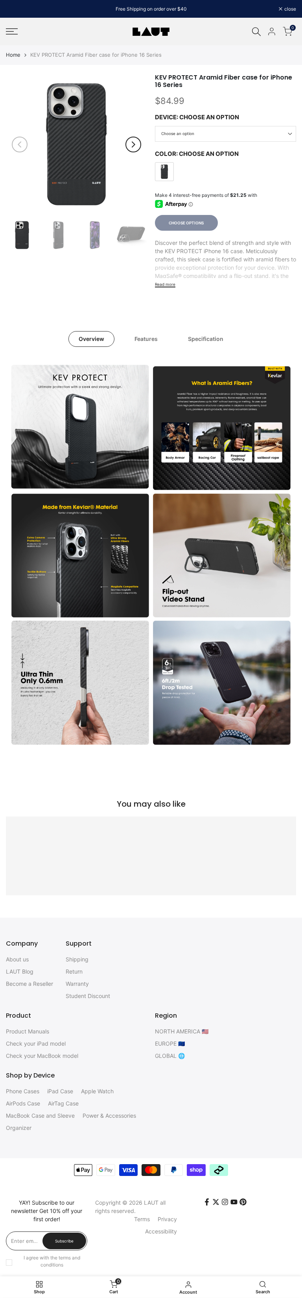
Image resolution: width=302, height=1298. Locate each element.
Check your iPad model (36, 1043)
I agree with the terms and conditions (52, 1261)
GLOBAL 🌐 (170, 1055)
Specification (205, 338)
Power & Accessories (109, 1115)
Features (146, 338)
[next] (133, 144)
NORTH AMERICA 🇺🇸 (181, 1031)
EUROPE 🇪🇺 (170, 1043)
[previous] (20, 144)
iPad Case (60, 1091)
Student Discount (88, 995)
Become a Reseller (29, 983)
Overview (91, 338)
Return (74, 971)
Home (13, 55)
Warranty (77, 983)
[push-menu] (12, 31)
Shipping (77, 959)
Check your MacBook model (42, 1055)
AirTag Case (63, 1103)
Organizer (18, 1127)
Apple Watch (97, 1091)
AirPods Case (23, 1103)
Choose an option (177, 133)
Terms (142, 1219)
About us (17, 959)
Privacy (167, 1219)
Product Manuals (27, 1031)
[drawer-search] (256, 31)
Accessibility (161, 1231)
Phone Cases (22, 1091)
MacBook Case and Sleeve (40, 1115)
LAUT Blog (19, 971)
